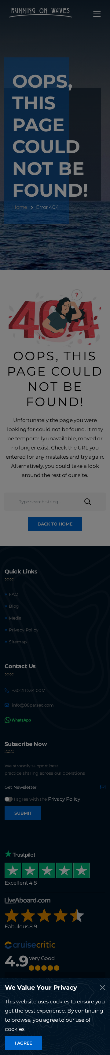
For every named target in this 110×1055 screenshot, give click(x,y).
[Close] (102, 988)
